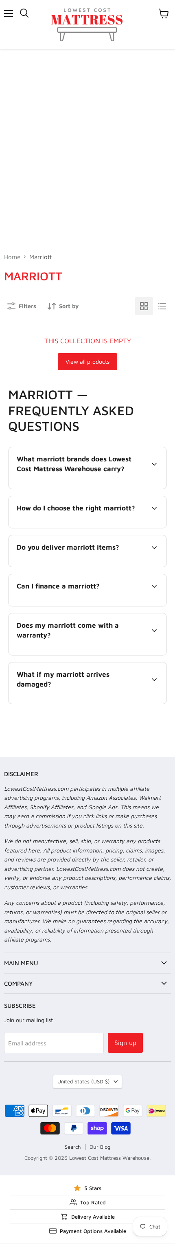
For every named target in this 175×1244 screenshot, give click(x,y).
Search (73, 1146)
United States (83, 1081)
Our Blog (100, 1146)
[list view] (162, 306)
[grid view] (144, 306)
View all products (87, 361)
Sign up (125, 1042)
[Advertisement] (87, 141)
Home (12, 256)
